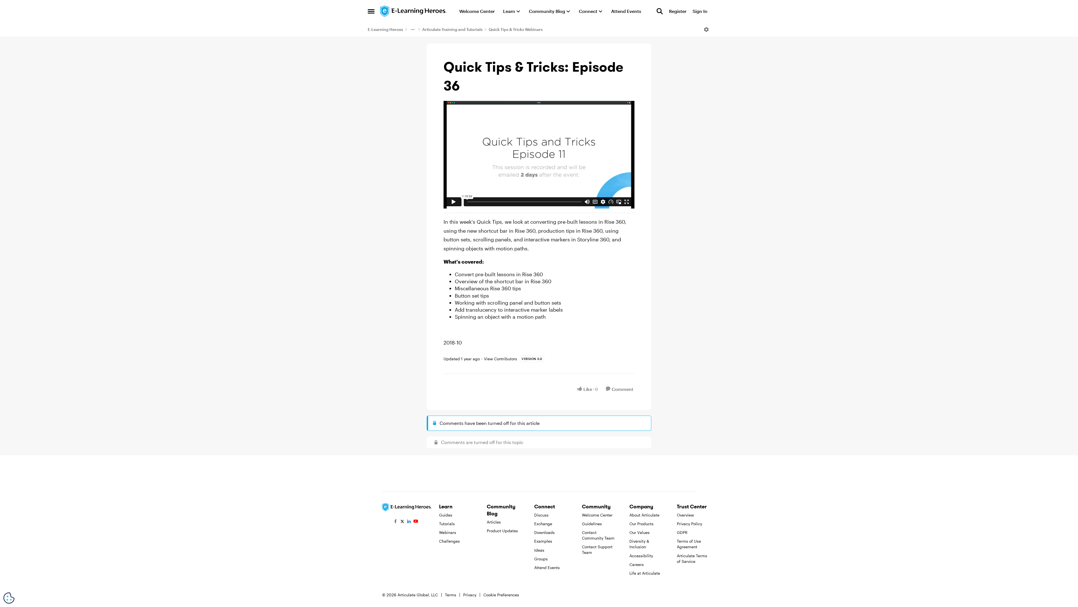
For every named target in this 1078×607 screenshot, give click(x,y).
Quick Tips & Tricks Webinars (516, 29)
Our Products (641, 523)
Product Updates (502, 530)
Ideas (539, 550)
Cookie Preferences (501, 594)
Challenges (449, 541)
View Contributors (500, 358)
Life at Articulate (644, 573)
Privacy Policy (689, 523)
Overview (685, 515)
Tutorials (447, 523)
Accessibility (641, 555)
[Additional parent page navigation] (412, 29)
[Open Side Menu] (371, 11)
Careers (636, 564)
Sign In (700, 11)
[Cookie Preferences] (9, 598)
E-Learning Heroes (385, 29)
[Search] (659, 11)
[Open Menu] (706, 29)
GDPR (682, 532)
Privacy (469, 594)
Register (677, 11)
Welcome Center (597, 515)
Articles (494, 522)
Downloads (544, 532)
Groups (541, 558)
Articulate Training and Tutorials (452, 29)
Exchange (543, 523)
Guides (445, 515)
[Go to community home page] (413, 11)
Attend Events (547, 567)
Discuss (541, 515)
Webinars (447, 532)
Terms (450, 594)
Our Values (639, 532)
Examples (543, 541)
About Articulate (644, 515)
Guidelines (592, 523)
